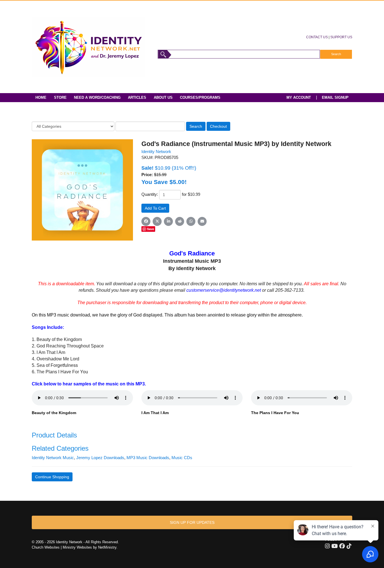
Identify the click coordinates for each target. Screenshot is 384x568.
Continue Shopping (52, 477)
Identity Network (156, 151)
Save (150, 229)
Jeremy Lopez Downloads (100, 457)
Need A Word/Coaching (97, 97)
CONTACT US (317, 37)
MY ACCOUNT (298, 97)
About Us (163, 97)
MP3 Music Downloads (148, 457)
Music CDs (181, 457)
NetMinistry (107, 547)
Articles (137, 97)
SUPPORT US (341, 37)
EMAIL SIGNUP (335, 97)
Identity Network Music (53, 457)
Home (40, 97)
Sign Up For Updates (192, 522)
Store (60, 97)
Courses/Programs (200, 97)
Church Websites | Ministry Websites (62, 547)
